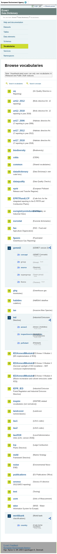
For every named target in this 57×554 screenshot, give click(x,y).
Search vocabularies (16, 83)
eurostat (17, 221)
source (24, 267)
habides (17, 300)
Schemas (7, 41)
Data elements (9, 37)
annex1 (24, 327)
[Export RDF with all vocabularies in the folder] (50, 248)
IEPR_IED (18, 388)
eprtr (15, 188)
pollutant (24, 343)
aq (14, 91)
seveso (17, 482)
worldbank (18, 515)
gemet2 (17, 248)
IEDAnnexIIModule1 (22, 353)
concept (24, 255)
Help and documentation (13, 22)
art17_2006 (19, 121)
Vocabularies (9, 46)
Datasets (7, 27)
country (24, 525)
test (15, 491)
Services (7, 51)
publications (19, 474)
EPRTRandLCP (21, 198)
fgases (16, 238)
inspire (16, 401)
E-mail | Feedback (11, 545)
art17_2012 (19, 130)
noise (16, 465)
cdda (15, 157)
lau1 (15, 421)
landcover (18, 411)
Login (36, 6)
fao (14, 228)
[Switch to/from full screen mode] (40, 6)
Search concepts (35, 83)
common (17, 164)
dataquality (19, 181)
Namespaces (9, 56)
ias (14, 310)
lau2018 (17, 435)
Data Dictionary (23, 17)
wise (15, 506)
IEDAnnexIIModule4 (22, 376)
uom (15, 499)
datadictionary (20, 171)
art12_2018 (19, 111)
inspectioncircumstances (26, 334)
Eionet (14, 17)
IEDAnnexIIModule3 (22, 363)
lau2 (15, 428)
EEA (14, 2)
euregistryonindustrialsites (22, 211)
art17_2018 (19, 140)
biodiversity (19, 150)
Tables (6, 32)
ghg (15, 290)
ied (14, 317)
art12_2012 (19, 101)
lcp (14, 445)
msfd (15, 455)
